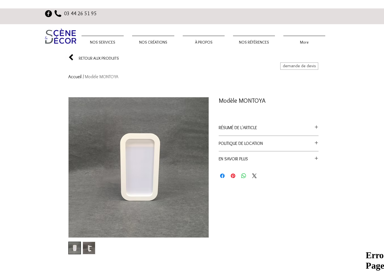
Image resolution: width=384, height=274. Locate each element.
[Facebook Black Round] (48, 13)
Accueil (75, 76)
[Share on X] (254, 175)
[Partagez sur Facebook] (222, 175)
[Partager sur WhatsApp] (243, 175)
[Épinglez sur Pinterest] (233, 175)
